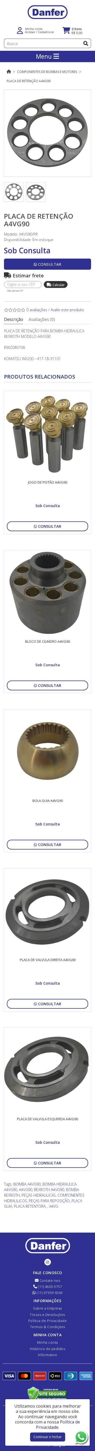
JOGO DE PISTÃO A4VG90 (47, 482)
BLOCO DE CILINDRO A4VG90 (47, 641)
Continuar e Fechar (48, 1437)
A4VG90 (25, 1189)
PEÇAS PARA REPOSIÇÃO (49, 1200)
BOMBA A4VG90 (27, 1184)
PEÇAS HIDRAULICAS (39, 1195)
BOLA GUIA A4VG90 (47, 800)
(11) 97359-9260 (49, 1292)
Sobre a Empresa (47, 1308)
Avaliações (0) (41, 319)
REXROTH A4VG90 (49, 1189)
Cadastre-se (46, 32)
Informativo (47, 1354)
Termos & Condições (47, 1326)
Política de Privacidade (47, 1320)
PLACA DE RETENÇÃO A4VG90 (29, 81)
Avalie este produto (67, 309)
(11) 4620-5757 (49, 1286)
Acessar (30, 32)
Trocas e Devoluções (47, 1314)
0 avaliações (36, 309)
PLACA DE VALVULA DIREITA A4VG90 (47, 959)
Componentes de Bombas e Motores (47, 72)
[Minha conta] (20, 30)
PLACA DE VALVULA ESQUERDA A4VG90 (47, 1119)
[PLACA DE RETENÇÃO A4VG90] (47, 133)
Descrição (13, 319)
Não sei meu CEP (15, 290)
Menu (44, 56)
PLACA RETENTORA (29, 1206)
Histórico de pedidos (47, 1348)
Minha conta (47, 1342)
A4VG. (54, 1206)
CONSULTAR (49, 264)
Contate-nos (49, 1280)
